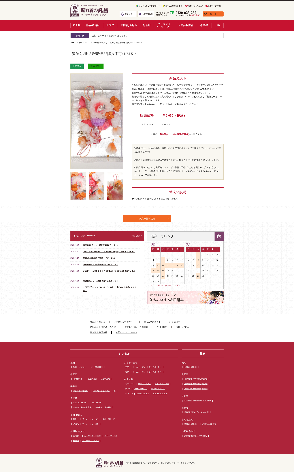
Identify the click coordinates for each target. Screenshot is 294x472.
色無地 (76, 441)
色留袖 (76, 424)
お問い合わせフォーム (126, 332)
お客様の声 (174, 322)
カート (213, 14)
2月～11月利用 (97, 367)
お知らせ (128, 14)
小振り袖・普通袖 (80, 391)
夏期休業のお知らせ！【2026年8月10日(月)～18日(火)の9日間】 (109, 252)
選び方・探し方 (97, 322)
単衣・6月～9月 (109, 419)
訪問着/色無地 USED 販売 (195, 436)
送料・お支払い (195, 6)
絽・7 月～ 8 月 (155, 367)
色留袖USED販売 (209, 424)
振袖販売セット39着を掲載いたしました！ (100, 264)
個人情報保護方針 (98, 332)
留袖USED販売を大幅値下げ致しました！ (100, 258)
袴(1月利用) (96, 402)
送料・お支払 (182, 327)
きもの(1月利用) (79, 402)
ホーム (73, 43)
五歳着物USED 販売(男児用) (195, 384)
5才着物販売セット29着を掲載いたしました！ (102, 245)
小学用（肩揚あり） (101, 391)
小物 (80, 43)
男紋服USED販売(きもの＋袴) (196, 412)
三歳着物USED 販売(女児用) (195, 389)
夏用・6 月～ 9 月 (162, 384)
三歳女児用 (105, 379)
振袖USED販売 (190, 367)
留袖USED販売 (190, 424)
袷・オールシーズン (90, 419)
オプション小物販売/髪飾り (96, 43)
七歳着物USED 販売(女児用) (195, 379)
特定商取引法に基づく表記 (103, 327)
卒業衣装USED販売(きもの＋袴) (197, 400)
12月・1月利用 (79, 367)
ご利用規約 (148, 14)
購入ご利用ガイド (174, 6)
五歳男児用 (92, 379)
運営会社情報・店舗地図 (136, 327)
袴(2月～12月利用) (103, 407)
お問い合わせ (214, 6)
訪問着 (76, 436)
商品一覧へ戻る (147, 218)
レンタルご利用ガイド (149, 6)
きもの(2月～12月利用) (82, 407)
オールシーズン (139, 367)
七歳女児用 (77, 379)
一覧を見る (136, 236)
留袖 (75, 419)
